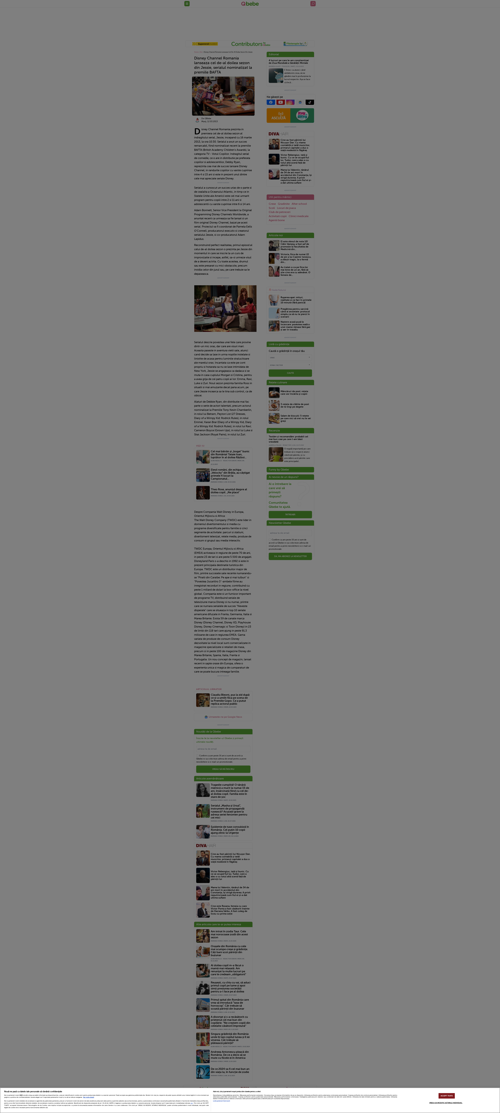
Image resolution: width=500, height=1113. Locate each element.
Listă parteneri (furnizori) (221, 1101)
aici (192, 1103)
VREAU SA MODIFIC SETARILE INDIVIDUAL (445, 1103)
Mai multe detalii (88, 1097)
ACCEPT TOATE (447, 1096)
